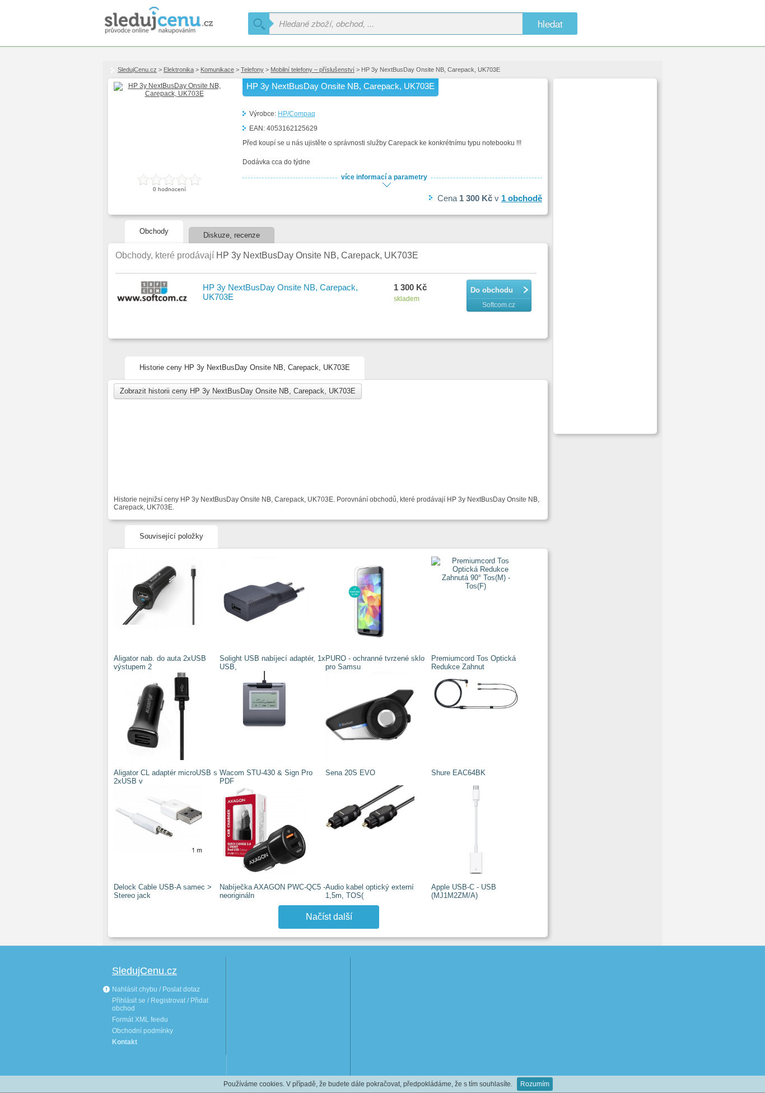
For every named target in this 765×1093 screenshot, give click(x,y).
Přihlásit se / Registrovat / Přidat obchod (160, 1004)
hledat (550, 23)
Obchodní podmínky (142, 1031)
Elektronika (179, 69)
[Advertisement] (604, 250)
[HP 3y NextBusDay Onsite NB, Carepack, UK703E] (170, 94)
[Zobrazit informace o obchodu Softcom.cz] (153, 292)
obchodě (521, 198)
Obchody (154, 231)
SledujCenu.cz (137, 69)
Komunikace (217, 69)
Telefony (252, 69)
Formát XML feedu (140, 1019)
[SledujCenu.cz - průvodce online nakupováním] (175, 21)
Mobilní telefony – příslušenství (312, 69)
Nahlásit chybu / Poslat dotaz (155, 989)
